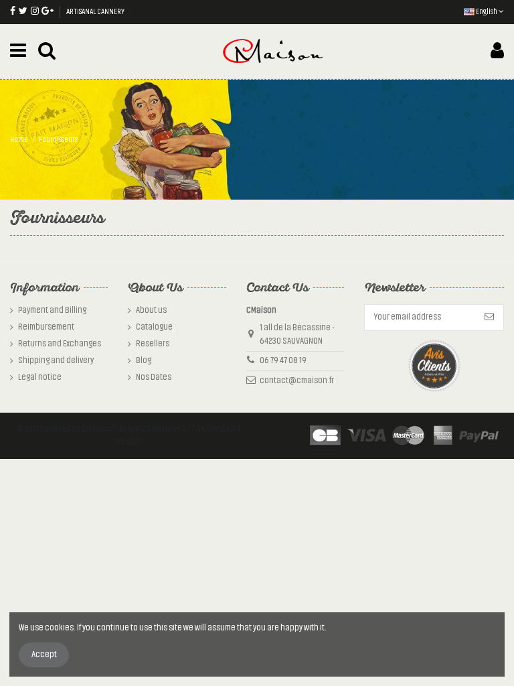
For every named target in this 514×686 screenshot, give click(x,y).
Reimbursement (46, 327)
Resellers (152, 343)
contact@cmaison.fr (297, 380)
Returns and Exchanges (59, 343)
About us (151, 310)
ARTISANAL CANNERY (95, 11)
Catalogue (154, 327)
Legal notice (40, 377)
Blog (143, 360)
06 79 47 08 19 (283, 360)
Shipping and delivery (56, 360)
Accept (44, 654)
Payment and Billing (52, 310)
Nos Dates (153, 377)
